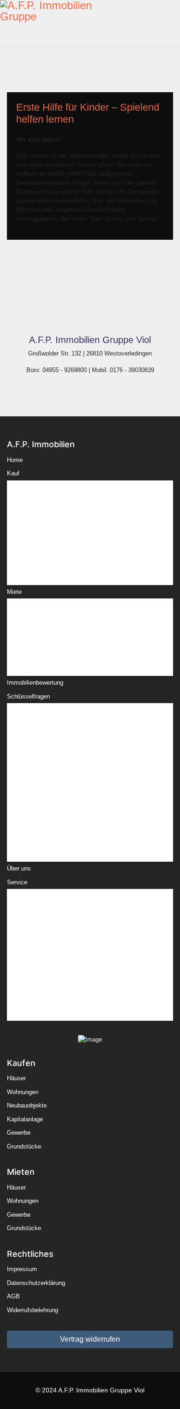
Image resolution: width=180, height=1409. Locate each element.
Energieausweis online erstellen (60, 921)
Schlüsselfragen (28, 696)
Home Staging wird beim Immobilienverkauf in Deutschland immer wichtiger (79, 794)
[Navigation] (176, 23)
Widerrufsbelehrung (32, 1310)
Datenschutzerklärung (36, 1282)
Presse (27, 1002)
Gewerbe (30, 553)
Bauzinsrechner (39, 907)
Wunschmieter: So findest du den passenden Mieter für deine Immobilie (87, 816)
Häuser (27, 498)
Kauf (13, 473)
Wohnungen (34, 512)
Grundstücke (35, 566)
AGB (13, 1296)
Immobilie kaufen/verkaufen (55, 948)
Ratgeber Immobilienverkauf (55, 961)
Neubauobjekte (38, 525)
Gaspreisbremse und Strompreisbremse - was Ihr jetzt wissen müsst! (84, 748)
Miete (14, 591)
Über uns (19, 868)
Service (17, 882)
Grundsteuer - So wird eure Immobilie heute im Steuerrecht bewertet (80, 726)
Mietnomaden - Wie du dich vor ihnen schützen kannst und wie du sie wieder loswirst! (81, 771)
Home (15, 459)
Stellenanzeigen (39, 988)
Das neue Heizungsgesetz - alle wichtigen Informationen (74, 839)
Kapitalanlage (36, 539)
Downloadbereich (41, 975)
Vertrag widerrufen (90, 1339)
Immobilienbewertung (35, 682)
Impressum (22, 1269)
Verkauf (28, 934)
